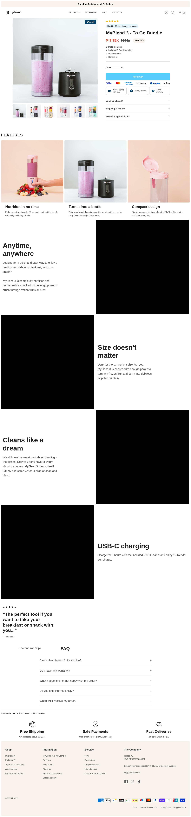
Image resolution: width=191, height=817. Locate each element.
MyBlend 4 (10, 756)
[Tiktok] (139, 782)
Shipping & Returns (115, 108)
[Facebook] (126, 782)
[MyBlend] (14, 12)
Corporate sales (92, 764)
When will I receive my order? (58, 700)
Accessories (11, 769)
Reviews (47, 760)
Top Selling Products (14, 764)
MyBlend (14, 798)
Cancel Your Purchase (95, 773)
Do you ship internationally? (57, 690)
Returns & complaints (53, 773)
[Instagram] (132, 782)
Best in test (48, 764)
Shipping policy (49, 778)
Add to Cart (138, 77)
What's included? (114, 101)
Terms (135, 808)
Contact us (90, 760)
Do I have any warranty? (55, 670)
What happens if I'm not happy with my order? (68, 680)
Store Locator (91, 769)
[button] (112, 21)
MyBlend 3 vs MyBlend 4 (54, 756)
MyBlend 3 (10, 760)
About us (47, 769)
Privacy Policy (165, 808)
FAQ (87, 756)
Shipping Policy (180, 808)
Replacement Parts (14, 773)
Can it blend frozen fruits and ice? (60, 660)
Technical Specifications (118, 116)
